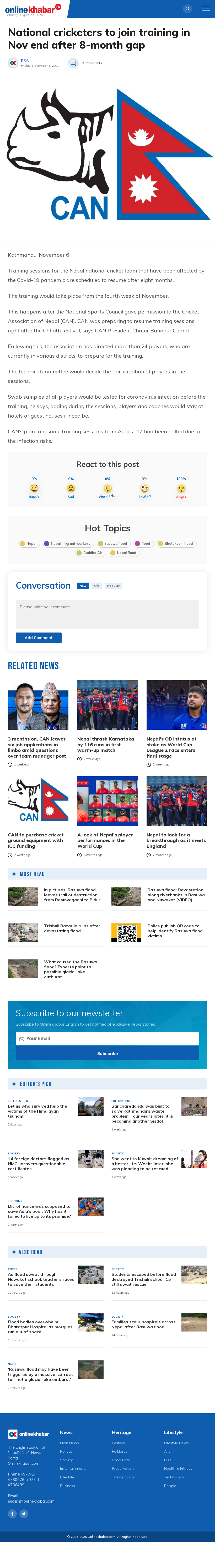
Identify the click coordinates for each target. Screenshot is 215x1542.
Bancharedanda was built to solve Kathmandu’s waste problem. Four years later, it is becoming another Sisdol (142, 1114)
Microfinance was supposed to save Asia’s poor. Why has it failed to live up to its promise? (39, 1211)
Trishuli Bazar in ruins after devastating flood (72, 928)
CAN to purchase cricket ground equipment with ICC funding (36, 840)
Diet (167, 1460)
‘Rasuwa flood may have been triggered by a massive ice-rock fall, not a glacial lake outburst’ (40, 1374)
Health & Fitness (178, 1468)
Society (66, 1460)
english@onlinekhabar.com (31, 1501)
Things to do (123, 1477)
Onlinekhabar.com (23, 1463)
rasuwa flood (116, 543)
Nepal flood (126, 553)
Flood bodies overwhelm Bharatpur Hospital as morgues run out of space (40, 1326)
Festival (118, 1443)
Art (167, 1451)
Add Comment (39, 637)
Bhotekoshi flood (179, 543)
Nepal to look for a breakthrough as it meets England (176, 840)
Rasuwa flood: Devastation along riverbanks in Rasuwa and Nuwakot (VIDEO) (176, 894)
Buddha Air (92, 553)
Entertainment (72, 1468)
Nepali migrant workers (70, 543)
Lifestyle (67, 1477)
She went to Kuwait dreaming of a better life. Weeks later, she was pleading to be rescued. (144, 1163)
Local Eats (121, 1460)
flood (146, 543)
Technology (174, 1477)
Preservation (123, 1468)
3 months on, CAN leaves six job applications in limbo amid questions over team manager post (37, 747)
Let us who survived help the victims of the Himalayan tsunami (37, 1111)
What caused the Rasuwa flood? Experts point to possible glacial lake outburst (70, 969)
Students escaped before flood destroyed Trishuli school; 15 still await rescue (143, 1279)
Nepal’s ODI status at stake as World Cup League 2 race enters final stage (172, 747)
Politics (66, 1451)
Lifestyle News (176, 1443)
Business (67, 1485)
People (170, 1485)
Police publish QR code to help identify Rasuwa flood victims (175, 930)
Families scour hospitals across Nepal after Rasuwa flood (143, 1324)
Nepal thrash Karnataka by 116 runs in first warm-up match (105, 744)
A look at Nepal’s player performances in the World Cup (105, 840)
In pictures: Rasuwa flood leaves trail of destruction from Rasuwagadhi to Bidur (72, 894)
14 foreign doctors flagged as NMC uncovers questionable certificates (38, 1163)
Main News (69, 1443)
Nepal (31, 543)
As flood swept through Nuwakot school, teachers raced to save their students (41, 1279)
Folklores (119, 1451)
